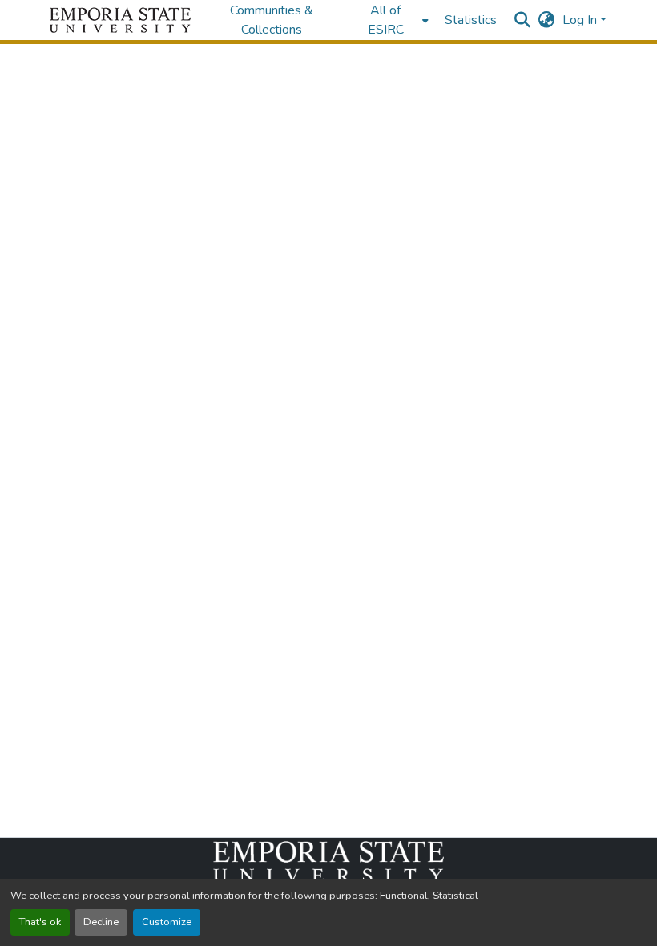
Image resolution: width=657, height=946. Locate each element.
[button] (120, 20)
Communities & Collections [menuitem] (271, 20)
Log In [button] (581, 20)
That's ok (40, 922)
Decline (101, 922)
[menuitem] (391, 20)
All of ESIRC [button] (386, 20)
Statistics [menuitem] (471, 20)
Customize (166, 922)
